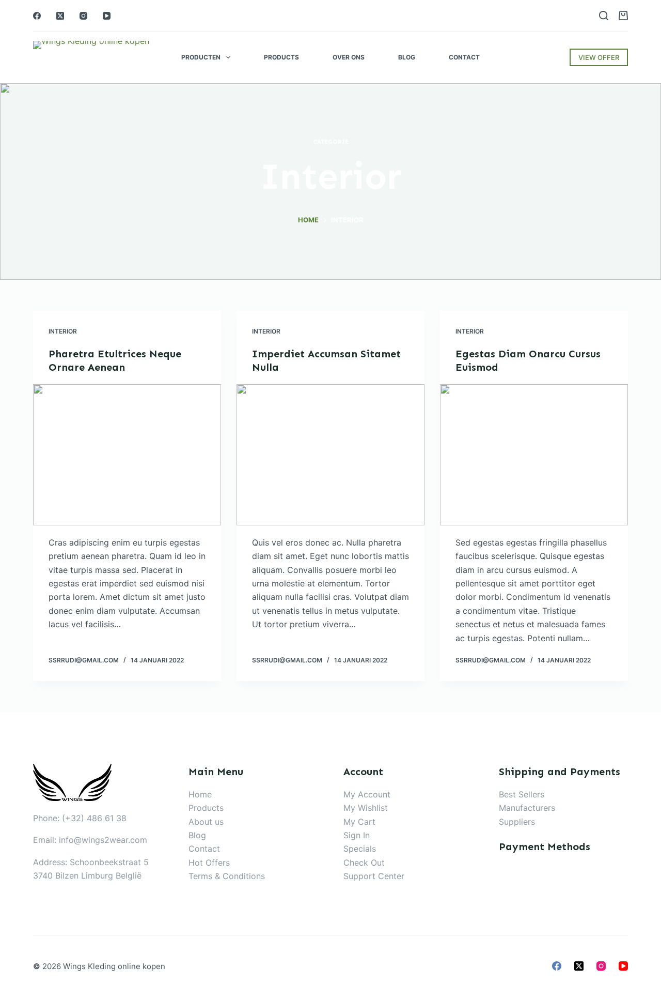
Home (200, 794)
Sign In (356, 835)
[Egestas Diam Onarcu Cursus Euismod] (534, 454)
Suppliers (517, 822)
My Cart (359, 822)
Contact (464, 57)
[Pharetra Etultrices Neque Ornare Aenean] (127, 454)
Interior (63, 331)
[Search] (603, 15)
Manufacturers (527, 808)
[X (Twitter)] (60, 16)
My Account (366, 794)
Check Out (364, 862)
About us (206, 822)
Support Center (373, 876)
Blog (406, 57)
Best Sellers (521, 794)
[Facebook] (37, 16)
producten (201, 57)
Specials (359, 848)
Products (281, 57)
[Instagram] (83, 16)
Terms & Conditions (226, 876)
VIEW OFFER (598, 57)
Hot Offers (209, 862)
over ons (349, 57)
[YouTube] (107, 16)
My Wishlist (365, 808)
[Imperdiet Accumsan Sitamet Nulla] (330, 454)
